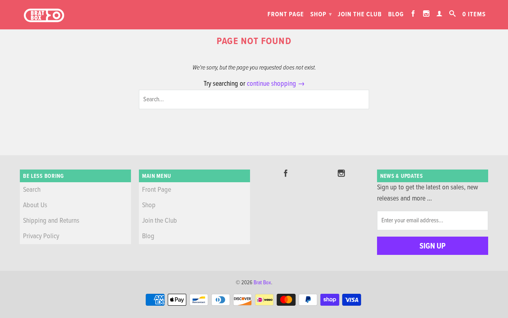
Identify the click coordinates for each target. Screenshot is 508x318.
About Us (35, 205)
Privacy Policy (41, 236)
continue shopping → (276, 84)
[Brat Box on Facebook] (413, 13)
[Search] (452, 13)
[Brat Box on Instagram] (426, 13)
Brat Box (262, 282)
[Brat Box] (43, 15)
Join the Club (360, 14)
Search (31, 190)
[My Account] (439, 13)
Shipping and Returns (51, 220)
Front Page (285, 14)
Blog (396, 14)
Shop (321, 14)
